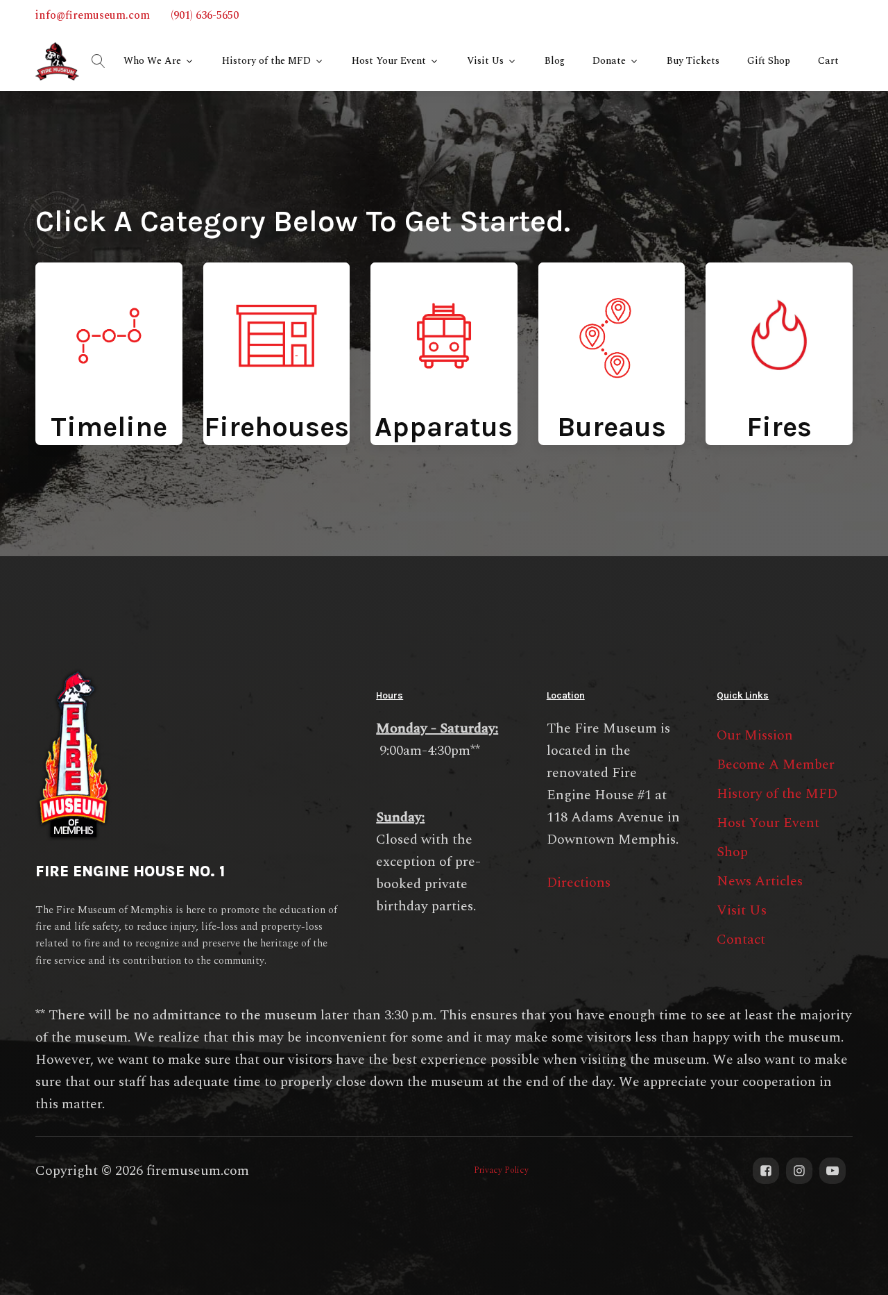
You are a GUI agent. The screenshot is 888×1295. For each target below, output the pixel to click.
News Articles (760, 881)
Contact (741, 939)
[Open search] (98, 61)
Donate (609, 60)
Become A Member (776, 764)
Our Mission (755, 735)
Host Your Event (389, 60)
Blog (555, 60)
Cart (828, 60)
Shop (732, 852)
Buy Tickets (693, 60)
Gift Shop (768, 60)
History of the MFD (266, 60)
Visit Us (485, 60)
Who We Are (152, 60)
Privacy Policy (501, 1170)
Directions (578, 882)
